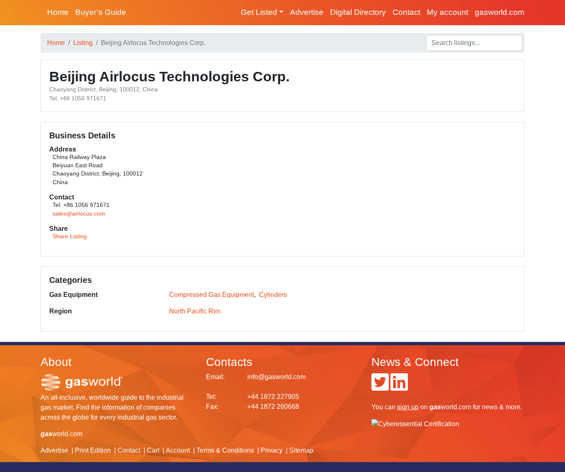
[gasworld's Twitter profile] (380, 387)
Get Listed (259, 12)
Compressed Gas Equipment (211, 294)
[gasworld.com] (82, 382)
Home (58, 12)
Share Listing (70, 236)
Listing (83, 42)
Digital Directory (358, 12)
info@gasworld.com (276, 376)
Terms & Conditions (225, 450)
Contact (406, 12)
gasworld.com (499, 12)
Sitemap (301, 450)
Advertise (306, 12)
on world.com (434, 406)
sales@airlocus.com (79, 214)
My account (447, 12)
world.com (61, 433)
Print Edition (93, 450)
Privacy (271, 450)
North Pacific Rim (194, 311)
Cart (153, 450)
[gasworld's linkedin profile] (399, 387)
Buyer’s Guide (100, 12)
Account (178, 450)
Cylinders (273, 294)
